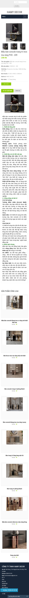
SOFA (3, 579)
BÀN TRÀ (4, 581)
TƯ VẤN (3, 593)
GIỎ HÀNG (4, 585)
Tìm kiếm (17, 5)
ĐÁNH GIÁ (17, 90)
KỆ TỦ (3, 577)
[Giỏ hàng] (12, 5)
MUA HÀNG (6, 83)
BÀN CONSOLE (5, 587)
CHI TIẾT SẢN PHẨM (7, 90)
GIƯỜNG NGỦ (4, 583)
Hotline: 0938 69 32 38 (10, 590)
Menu (3, 16)
